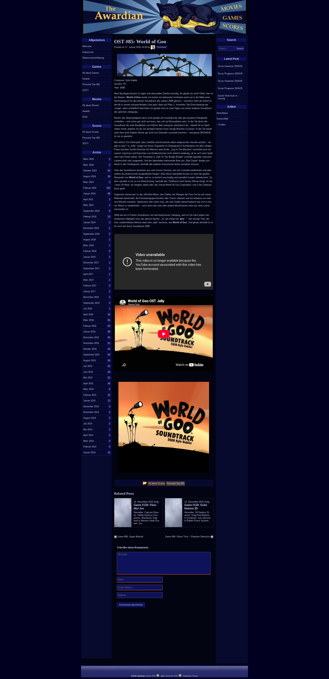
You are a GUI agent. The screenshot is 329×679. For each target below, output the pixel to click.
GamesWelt (222, 118)
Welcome (87, 46)
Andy (156, 501)
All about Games (90, 73)
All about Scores (90, 132)
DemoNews (222, 113)
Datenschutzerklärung (93, 57)
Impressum (88, 52)
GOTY (85, 90)
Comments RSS (171, 676)
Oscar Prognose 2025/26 (230, 73)
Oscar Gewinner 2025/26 (230, 66)
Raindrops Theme (190, 676)
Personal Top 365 (91, 84)
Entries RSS (150, 676)
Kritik (85, 117)
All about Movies (90, 105)
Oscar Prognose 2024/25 (230, 88)
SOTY (85, 143)
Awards (86, 78)
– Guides (221, 124)
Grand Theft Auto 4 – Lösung (228, 97)
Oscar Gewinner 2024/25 (230, 81)
